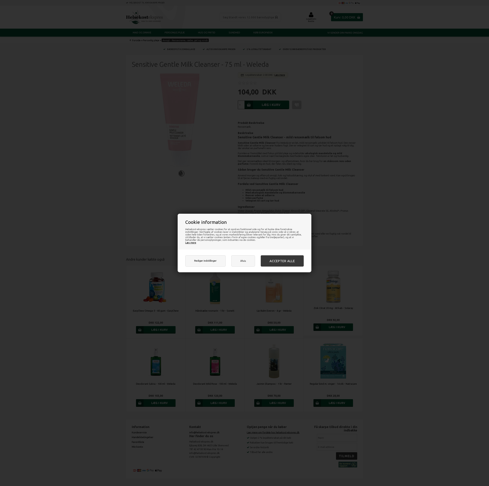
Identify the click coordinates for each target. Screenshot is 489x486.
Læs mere (190, 242)
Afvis (243, 261)
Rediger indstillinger (205, 260)
